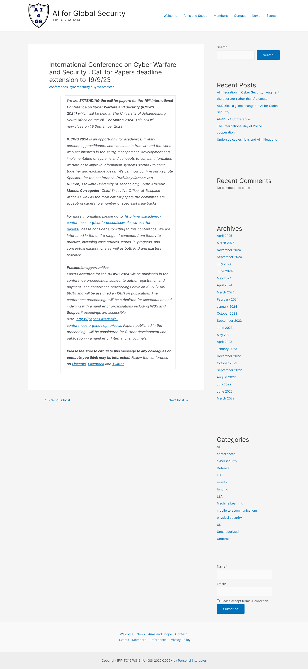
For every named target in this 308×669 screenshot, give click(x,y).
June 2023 (225, 328)
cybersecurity (80, 87)
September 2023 (229, 321)
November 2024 (229, 250)
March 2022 (225, 398)
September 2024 (229, 257)
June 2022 (225, 391)
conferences (58, 87)
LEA (220, 496)
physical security (229, 518)
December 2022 (229, 356)
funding (222, 489)
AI (218, 447)
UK (219, 525)
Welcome (170, 16)
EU (219, 475)
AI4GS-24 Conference (233, 119)
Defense (223, 468)
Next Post (178, 400)
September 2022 (229, 370)
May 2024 (224, 278)
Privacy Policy (180, 640)
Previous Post (57, 400)
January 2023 (227, 349)
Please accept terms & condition (244, 601)
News (256, 16)
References (158, 640)
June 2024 (225, 271)
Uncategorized (228, 532)
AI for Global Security (89, 13)
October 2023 (227, 313)
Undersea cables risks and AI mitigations (247, 139)
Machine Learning (230, 503)
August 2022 (226, 377)
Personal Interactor (192, 661)
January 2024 (227, 307)
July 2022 (224, 384)
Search (222, 47)
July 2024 (224, 264)
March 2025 (225, 243)
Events (272, 16)
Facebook (96, 364)
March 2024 (226, 292)
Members (221, 16)
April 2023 (224, 342)
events (222, 482)
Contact (240, 16)
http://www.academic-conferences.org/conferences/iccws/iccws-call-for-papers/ (114, 222)
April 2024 (224, 285)
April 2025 (224, 236)
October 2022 (227, 363)
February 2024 (228, 299)
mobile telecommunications (237, 510)
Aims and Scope (195, 16)
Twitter (118, 364)
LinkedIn (79, 364)
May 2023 (224, 335)
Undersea (224, 539)
